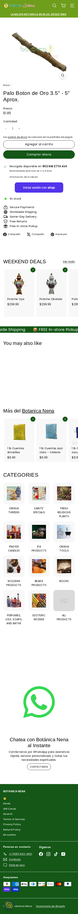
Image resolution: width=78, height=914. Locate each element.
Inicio (6, 85)
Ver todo (69, 261)
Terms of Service (14, 819)
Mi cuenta (9, 835)
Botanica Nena (38, 410)
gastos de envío (17, 137)
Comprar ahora (39, 154)
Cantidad (10, 121)
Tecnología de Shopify (50, 906)
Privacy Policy (12, 824)
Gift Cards (9, 809)
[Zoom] (62, 75)
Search (7, 814)
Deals (7, 803)
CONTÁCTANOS (39, 766)
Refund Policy (12, 829)
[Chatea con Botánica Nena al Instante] (39, 702)
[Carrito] (63, 5)
